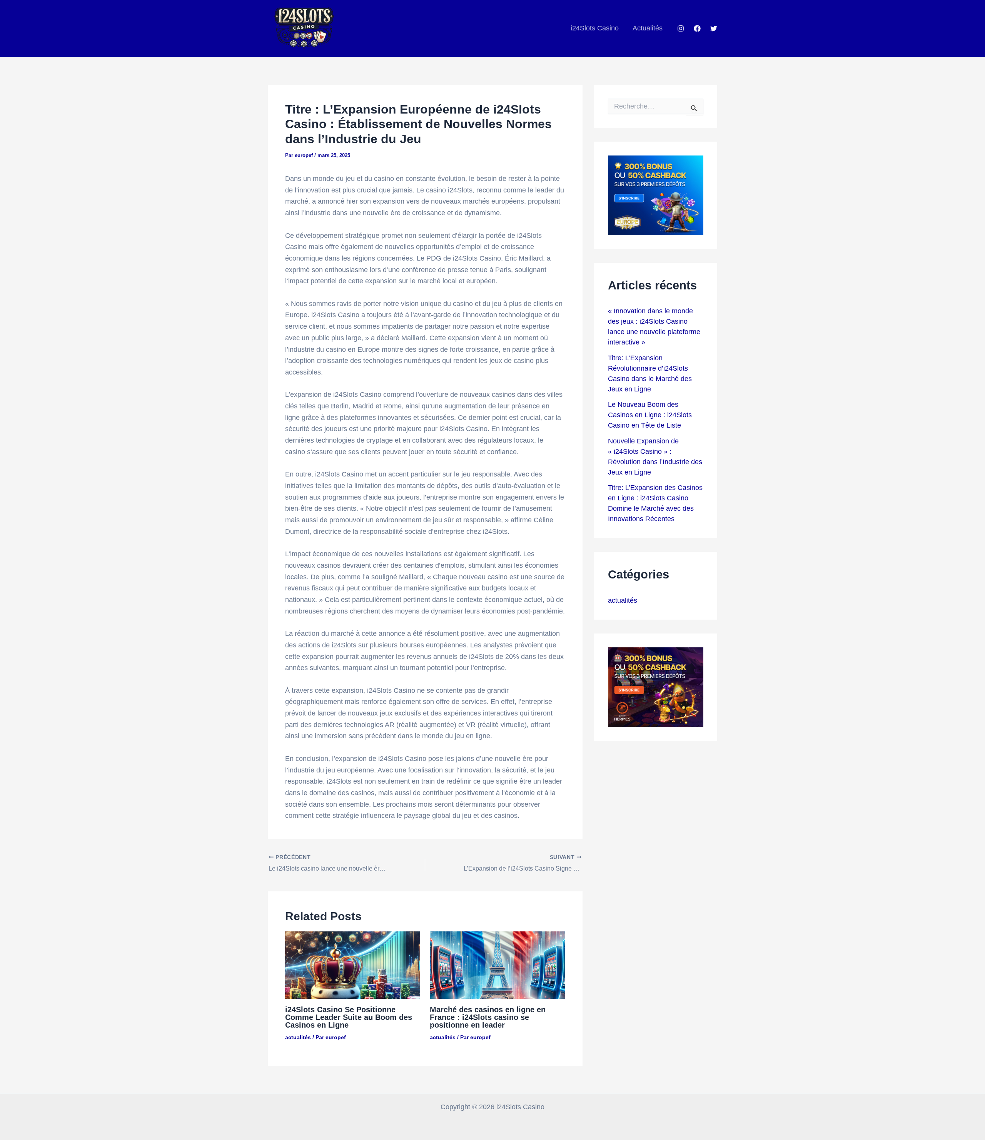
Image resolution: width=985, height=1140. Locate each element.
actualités (298, 1037)
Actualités (648, 28)
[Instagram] (680, 28)
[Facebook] (697, 28)
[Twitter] (713, 28)
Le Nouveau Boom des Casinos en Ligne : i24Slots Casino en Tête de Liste (650, 415)
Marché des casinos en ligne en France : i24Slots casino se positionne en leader (488, 1017)
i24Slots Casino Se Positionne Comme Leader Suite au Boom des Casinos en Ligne (348, 1017)
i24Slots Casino (595, 28)
